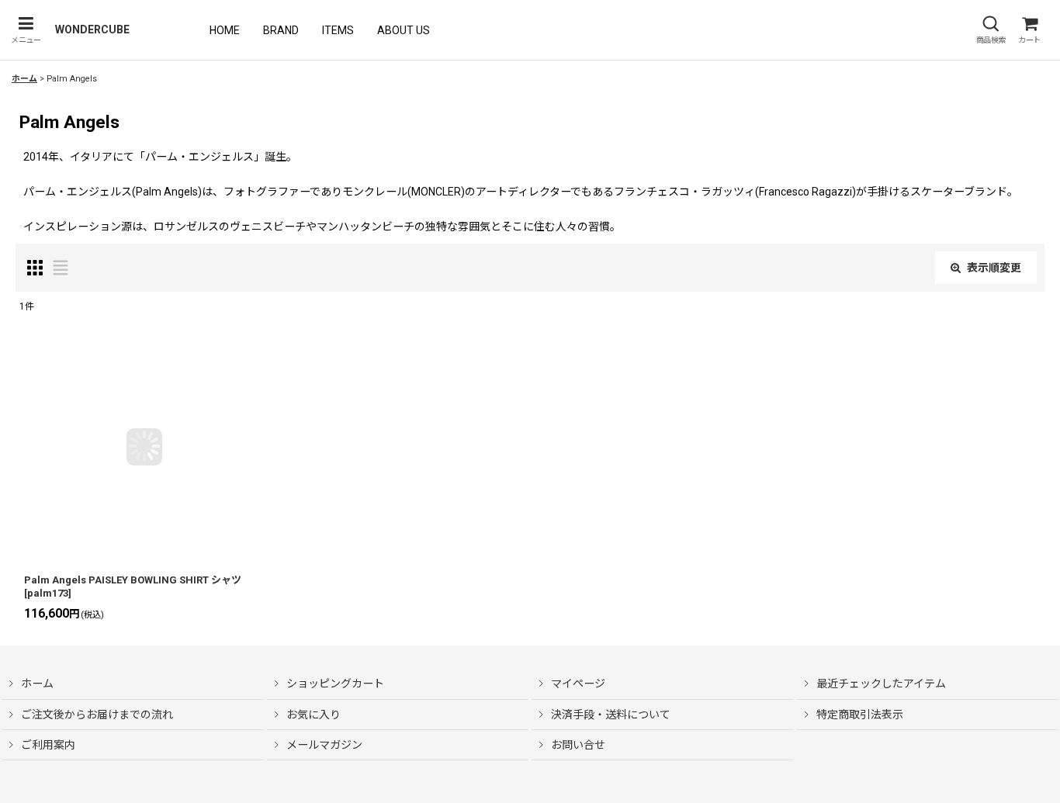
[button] (25, 30)
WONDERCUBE (92, 29)
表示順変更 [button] (994, 267)
